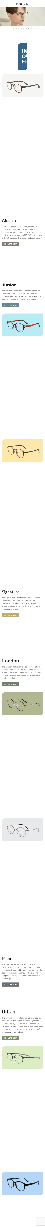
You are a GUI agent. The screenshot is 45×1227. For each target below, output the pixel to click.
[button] (10, 244)
